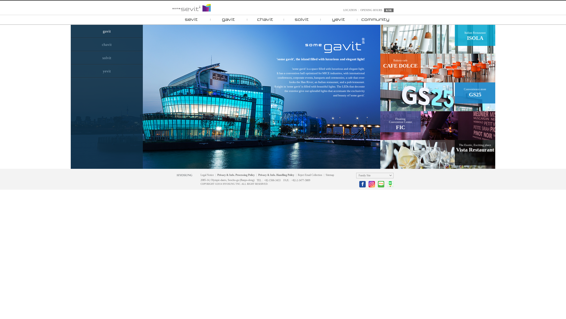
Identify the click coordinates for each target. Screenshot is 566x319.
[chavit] (265, 19)
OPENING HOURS (371, 10)
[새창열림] (362, 184)
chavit (107, 45)
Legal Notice (207, 175)
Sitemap (330, 175)
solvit (106, 58)
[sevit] (191, 19)
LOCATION (350, 10)
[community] (375, 19)
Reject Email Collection (310, 175)
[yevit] (338, 19)
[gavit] (228, 19)
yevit (107, 71)
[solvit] (301, 19)
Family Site (365, 175)
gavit (107, 31)
